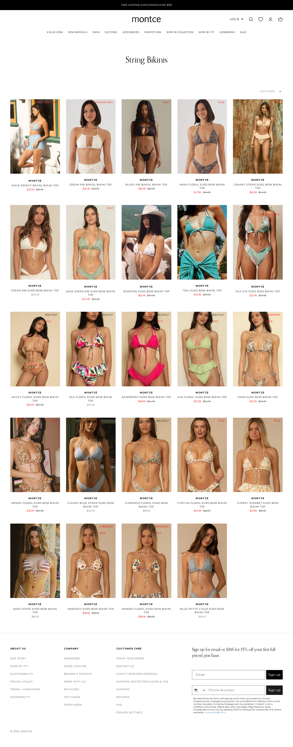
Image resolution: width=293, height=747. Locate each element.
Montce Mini (152, 31)
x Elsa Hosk (55, 31)
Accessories (130, 31)
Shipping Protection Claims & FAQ (142, 681)
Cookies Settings (129, 712)
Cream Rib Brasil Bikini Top (90, 184)
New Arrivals (77, 31)
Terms (223, 712)
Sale (243, 31)
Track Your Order (130, 658)
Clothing (111, 31)
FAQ (119, 704)
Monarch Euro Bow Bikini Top (91, 608)
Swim (96, 31)
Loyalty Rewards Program (136, 673)
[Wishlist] (260, 19)
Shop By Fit (206, 31)
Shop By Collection (179, 31)
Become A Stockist (78, 673)
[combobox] (199, 690)
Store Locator (75, 666)
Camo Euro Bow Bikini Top (258, 397)
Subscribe (72, 658)
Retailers (71, 689)
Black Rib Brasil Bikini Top (146, 184)
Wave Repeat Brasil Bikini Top (35, 185)
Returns (123, 697)
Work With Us (75, 681)
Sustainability (21, 673)
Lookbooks (227, 31)
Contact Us (125, 666)
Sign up (274, 675)
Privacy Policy (21, 681)
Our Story (18, 658)
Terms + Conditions (25, 689)
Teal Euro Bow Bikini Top (202, 290)
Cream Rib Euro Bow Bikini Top (35, 290)
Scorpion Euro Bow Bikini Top (146, 291)
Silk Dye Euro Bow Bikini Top (258, 291)
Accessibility (20, 697)
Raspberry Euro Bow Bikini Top (146, 397)
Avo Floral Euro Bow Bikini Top (202, 397)
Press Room (73, 704)
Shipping (123, 689)
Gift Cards (72, 697)
